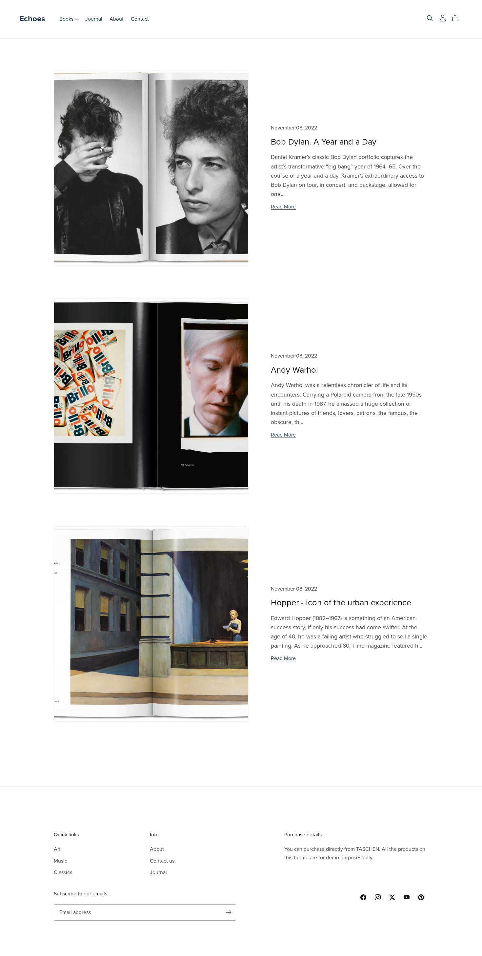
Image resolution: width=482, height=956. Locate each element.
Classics (63, 872)
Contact (140, 19)
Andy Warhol (294, 370)
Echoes (32, 19)
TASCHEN (367, 849)
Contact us (162, 861)
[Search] (430, 18)
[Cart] (457, 18)
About (117, 19)
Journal (93, 19)
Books (67, 19)
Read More (283, 207)
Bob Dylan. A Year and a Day (323, 142)
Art (57, 849)
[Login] (443, 17)
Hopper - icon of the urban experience (341, 603)
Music (60, 861)
